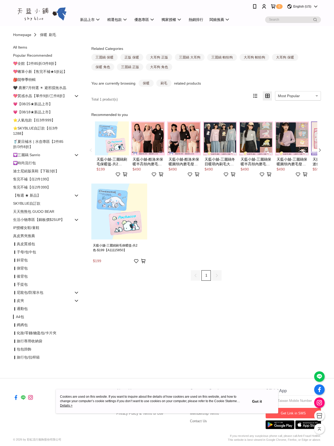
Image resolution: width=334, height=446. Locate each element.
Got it (257, 401)
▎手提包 (20, 284)
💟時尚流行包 (24, 163)
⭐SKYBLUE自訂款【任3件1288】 (35, 131)
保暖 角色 (103, 67)
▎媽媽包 (20, 325)
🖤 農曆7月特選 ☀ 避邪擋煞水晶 (39, 88)
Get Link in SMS (293, 413)
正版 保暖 (131, 57)
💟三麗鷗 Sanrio (26, 155)
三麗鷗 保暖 (105, 57)
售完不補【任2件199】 (32, 179)
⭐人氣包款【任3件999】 (34, 120)
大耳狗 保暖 (285, 57)
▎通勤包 (20, 309)
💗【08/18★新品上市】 (32, 112)
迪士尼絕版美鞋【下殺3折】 (36, 171)
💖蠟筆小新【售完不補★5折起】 (40, 71)
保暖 (43, 35)
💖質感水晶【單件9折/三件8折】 (40, 96)
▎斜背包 (20, 260)
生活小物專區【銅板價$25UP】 (38, 220)
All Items (20, 47)
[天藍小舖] (42, 13)
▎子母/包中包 (24, 252)
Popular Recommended (32, 55)
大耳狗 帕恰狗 (254, 57)
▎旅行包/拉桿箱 (26, 357)
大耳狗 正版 (159, 57)
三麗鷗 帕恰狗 (222, 57)
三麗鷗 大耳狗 (189, 57)
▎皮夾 (18, 300)
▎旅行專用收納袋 (27, 341)
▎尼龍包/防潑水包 (28, 292)
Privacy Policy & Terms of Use (139, 413)
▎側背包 (20, 268)
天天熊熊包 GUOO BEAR (33, 211)
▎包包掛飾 (22, 349)
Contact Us (198, 421)
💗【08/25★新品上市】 (32, 104)
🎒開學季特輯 (24, 80)
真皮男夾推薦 (24, 236)
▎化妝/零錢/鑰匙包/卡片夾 (34, 333)
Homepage (22, 35)
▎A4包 (18, 317)
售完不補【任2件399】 (32, 187)
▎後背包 (20, 276)
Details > (66, 405)
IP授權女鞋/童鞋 (26, 228)
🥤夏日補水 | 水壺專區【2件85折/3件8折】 (38, 144)
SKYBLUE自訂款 (26, 203)
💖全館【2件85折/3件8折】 (35, 63)
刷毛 (52, 35)
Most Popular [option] (289, 96)
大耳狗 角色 (159, 67)
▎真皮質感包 (24, 244)
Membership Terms (204, 413)
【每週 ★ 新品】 (27, 195)
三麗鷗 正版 (130, 67)
